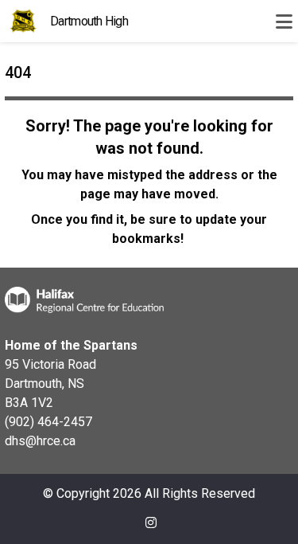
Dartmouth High (89, 21)
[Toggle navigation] (283, 21)
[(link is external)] (151, 529)
